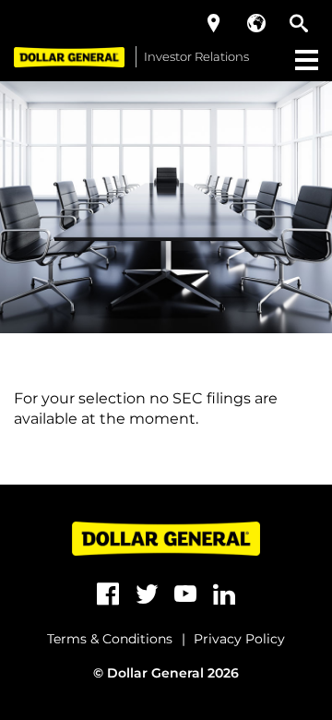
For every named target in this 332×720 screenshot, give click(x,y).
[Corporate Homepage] (69, 56)
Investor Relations (196, 56)
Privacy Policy (239, 638)
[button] (214, 23)
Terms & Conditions (109, 638)
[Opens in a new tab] (108, 594)
